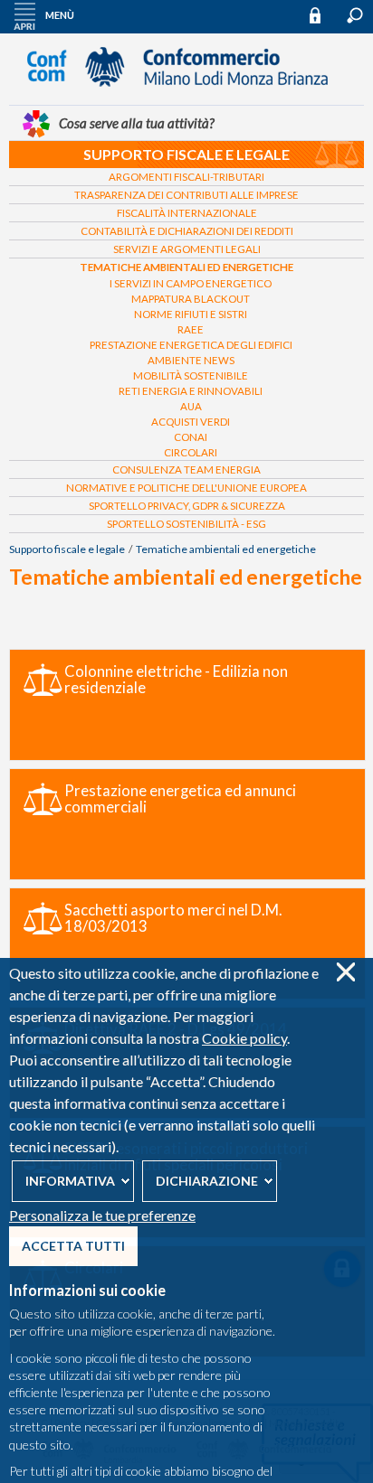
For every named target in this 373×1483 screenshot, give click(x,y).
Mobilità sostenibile (190, 375)
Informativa (70, 1180)
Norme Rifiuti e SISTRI (190, 314)
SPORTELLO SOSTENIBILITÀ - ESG (186, 524)
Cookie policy (244, 1038)
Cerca (355, 15)
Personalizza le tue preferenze (102, 1215)
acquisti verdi (190, 421)
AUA (191, 406)
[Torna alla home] (186, 95)
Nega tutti (345, 971)
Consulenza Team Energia (186, 469)
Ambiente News (191, 360)
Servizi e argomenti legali (187, 249)
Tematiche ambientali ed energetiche (186, 267)
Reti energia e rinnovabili (191, 391)
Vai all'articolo (187, 705)
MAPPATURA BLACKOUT (190, 299)
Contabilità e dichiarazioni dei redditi (187, 231)
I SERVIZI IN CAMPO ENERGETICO (191, 283)
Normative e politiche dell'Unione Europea (186, 487)
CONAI (190, 437)
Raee (190, 329)
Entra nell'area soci (323, 15)
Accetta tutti (73, 1245)
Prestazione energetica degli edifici (191, 345)
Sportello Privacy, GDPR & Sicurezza (187, 506)
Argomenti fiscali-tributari (186, 177)
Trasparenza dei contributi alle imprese (186, 195)
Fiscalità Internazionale (187, 213)
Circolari (190, 452)
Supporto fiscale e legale (186, 154)
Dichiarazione (207, 1180)
